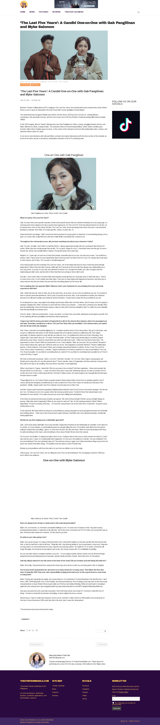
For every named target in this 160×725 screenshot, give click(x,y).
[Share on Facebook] (27, 630)
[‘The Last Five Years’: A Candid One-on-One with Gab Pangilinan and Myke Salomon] (37, 660)
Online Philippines (42, 722)
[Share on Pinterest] (37, 630)
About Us (124, 721)
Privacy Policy (134, 721)
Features (55, 692)
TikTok (84, 698)
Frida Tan (37, 100)
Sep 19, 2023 (25, 100)
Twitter (84, 695)
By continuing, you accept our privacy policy (124, 703)
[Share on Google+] (33, 630)
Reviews (55, 695)
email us (33, 698)
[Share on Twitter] (30, 630)
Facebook (85, 685)
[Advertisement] (59, 147)
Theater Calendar (58, 685)
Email (114, 696)
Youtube (85, 692)
